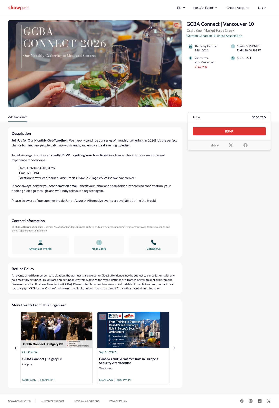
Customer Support (52, 400)
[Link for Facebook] (242, 400)
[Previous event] (16, 348)
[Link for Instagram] (251, 400)
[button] (17, 118)
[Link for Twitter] (269, 400)
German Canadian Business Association (214, 35)
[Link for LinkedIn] (260, 400)
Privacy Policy (118, 400)
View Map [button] (201, 66)
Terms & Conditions (86, 400)
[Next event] (174, 348)
